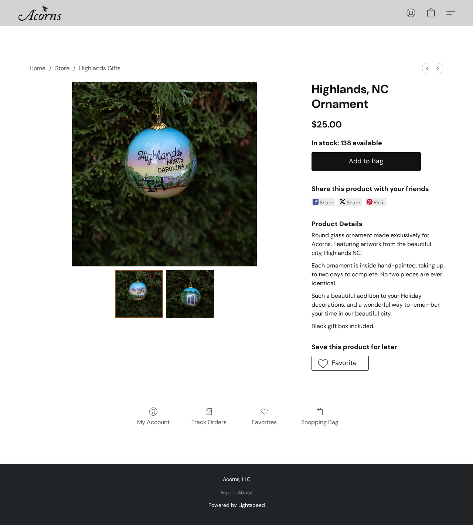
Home (37, 68)
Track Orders (209, 422)
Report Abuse (236, 492)
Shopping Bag (319, 422)
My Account (153, 422)
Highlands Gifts (99, 68)
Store (62, 68)
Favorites (264, 422)
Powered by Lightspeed (236, 505)
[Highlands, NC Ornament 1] (190, 294)
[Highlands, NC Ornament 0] (139, 294)
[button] (40, 13)
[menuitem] (427, 68)
